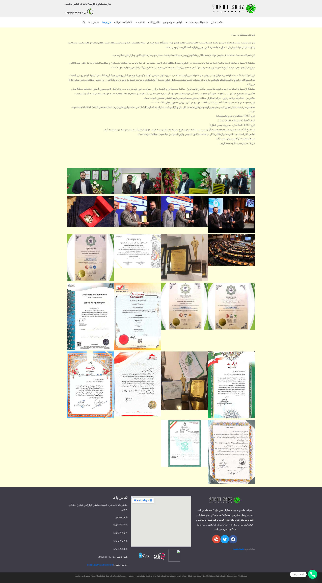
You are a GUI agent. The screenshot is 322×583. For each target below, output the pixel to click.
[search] (84, 22)
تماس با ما (93, 22)
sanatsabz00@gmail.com (100, 564)
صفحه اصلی (217, 22)
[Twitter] (225, 539)
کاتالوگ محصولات (123, 22)
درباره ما (106, 22)
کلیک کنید (238, 549)
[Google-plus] (216, 539)
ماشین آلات (154, 22)
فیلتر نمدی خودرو (172, 22)
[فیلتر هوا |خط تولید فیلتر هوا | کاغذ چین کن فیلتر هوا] (234, 8)
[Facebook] (233, 539)
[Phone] (312, 574)
